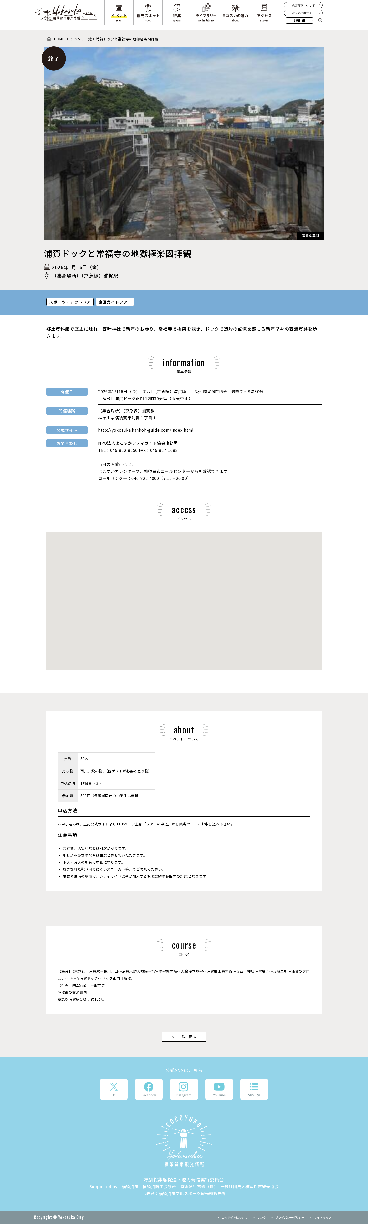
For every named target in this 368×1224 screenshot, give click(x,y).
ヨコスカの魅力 (235, 12)
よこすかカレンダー (117, 471)
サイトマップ (323, 1217)
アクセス (264, 12)
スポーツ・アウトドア (70, 302)
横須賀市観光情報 (66, 13)
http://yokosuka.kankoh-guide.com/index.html (146, 430)
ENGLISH (299, 20)
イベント (119, 12)
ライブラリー (206, 12)
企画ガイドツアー (115, 302)
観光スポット (148, 12)
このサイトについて (234, 1217)
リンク (261, 1217)
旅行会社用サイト (303, 13)
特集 (177, 12)
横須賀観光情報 (184, 1141)
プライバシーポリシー (290, 1217)
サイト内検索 (320, 19)
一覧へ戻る (187, 1036)
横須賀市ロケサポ (303, 5)
